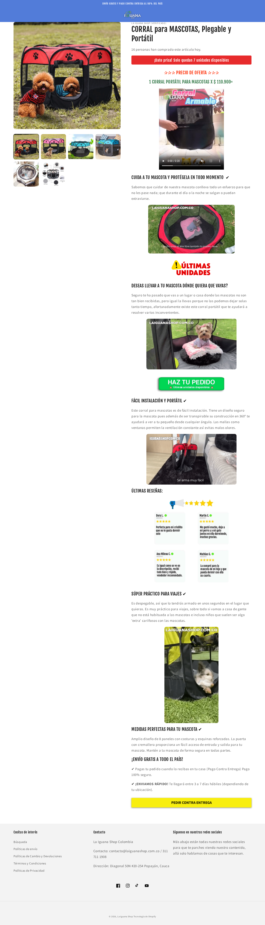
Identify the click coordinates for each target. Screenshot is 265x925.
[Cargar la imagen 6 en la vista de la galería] (53, 174)
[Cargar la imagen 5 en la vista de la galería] (26, 174)
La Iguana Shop (125, 916)
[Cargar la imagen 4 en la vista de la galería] (108, 146)
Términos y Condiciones (30, 863)
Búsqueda (20, 842)
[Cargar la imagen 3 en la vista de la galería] (80, 146)
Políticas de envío (25, 849)
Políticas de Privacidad (29, 871)
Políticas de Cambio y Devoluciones (38, 856)
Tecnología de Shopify (145, 916)
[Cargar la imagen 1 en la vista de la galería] (26, 146)
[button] (18, 14)
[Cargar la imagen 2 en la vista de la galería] (53, 146)
